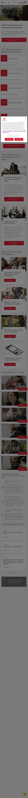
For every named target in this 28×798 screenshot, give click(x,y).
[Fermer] (25, 117)
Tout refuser (9, 139)
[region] (14, 129)
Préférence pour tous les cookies (13, 135)
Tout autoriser (19, 139)
